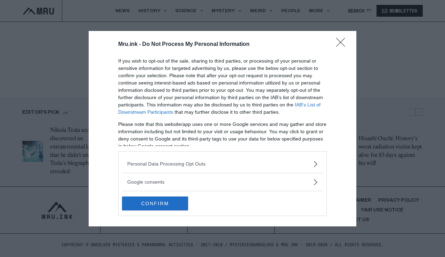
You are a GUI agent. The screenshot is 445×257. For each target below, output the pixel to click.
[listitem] (222, 164)
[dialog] (222, 128)
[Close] (342, 44)
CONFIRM (155, 203)
